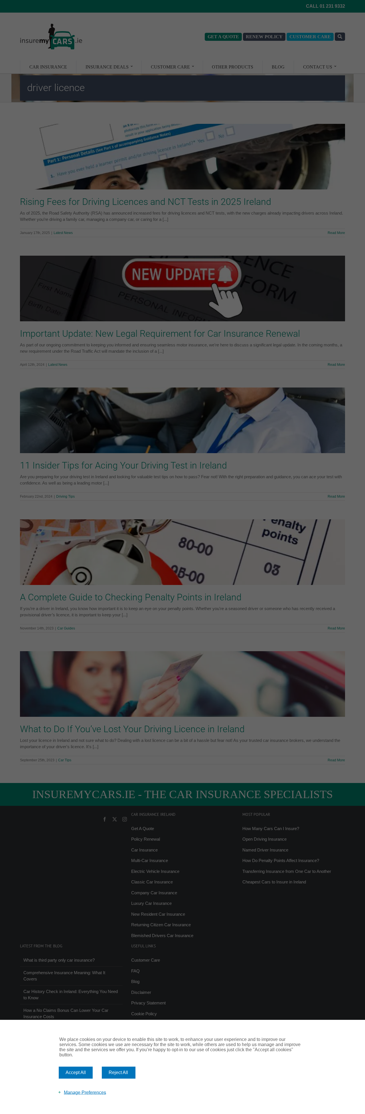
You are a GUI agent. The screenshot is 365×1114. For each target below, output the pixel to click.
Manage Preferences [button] (85, 1092)
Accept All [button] (76, 1072)
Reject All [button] (118, 1072)
